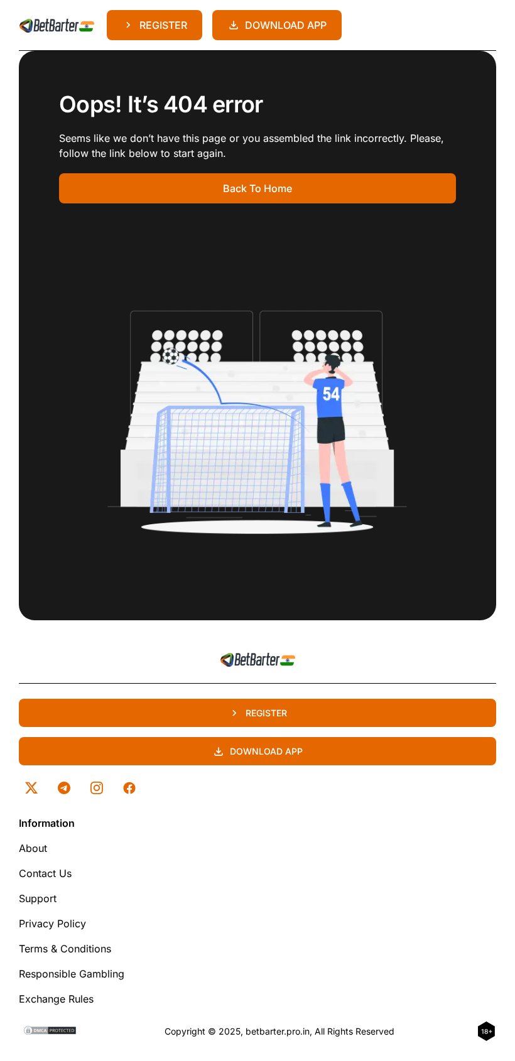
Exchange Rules (56, 999)
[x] (31, 787)
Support (38, 898)
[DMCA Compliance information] (50, 1031)
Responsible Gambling (71, 973)
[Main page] (56, 25)
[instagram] (96, 787)
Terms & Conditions (65, 948)
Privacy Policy (52, 923)
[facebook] (129, 787)
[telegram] (64, 787)
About (33, 848)
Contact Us (45, 873)
